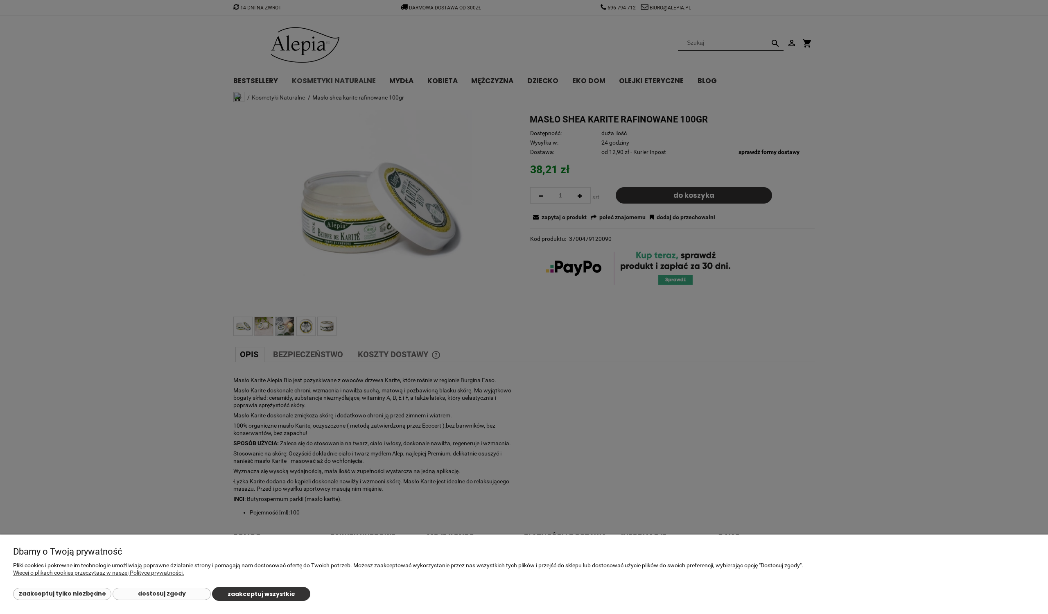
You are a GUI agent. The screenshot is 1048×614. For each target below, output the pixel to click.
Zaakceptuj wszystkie (261, 594)
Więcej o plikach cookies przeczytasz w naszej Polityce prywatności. (98, 572)
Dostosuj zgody (162, 593)
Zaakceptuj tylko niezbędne (62, 593)
